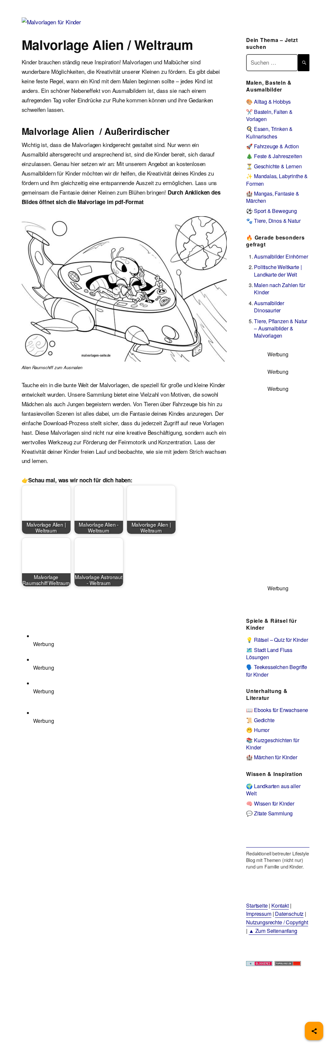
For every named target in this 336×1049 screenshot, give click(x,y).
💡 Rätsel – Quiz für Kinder (277, 639)
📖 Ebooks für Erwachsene (277, 710)
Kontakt (280, 905)
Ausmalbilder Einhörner (281, 256)
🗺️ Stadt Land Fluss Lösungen (269, 653)
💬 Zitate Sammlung (269, 813)
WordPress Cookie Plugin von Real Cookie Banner (60, 1044)
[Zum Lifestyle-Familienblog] (277, 837)
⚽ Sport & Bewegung (271, 211)
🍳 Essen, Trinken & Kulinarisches (269, 132)
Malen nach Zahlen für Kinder (279, 288)
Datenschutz (289, 913)
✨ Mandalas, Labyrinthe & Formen (277, 179)
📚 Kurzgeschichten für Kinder (272, 743)
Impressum (258, 913)
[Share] (314, 1031)
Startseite (256, 905)
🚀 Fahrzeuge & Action (272, 146)
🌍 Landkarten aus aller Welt (273, 789)
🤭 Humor (257, 730)
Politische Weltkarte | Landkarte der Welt (278, 270)
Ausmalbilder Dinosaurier (269, 306)
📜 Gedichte (260, 720)
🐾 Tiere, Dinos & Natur (273, 220)
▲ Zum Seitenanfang (273, 930)
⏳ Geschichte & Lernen (274, 166)
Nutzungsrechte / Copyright (277, 922)
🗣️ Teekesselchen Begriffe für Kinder (276, 670)
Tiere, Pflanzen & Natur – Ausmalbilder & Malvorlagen (280, 328)
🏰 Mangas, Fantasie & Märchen (272, 197)
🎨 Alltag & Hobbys (268, 101)
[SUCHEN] (303, 62)
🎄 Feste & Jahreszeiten (274, 156)
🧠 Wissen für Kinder (270, 803)
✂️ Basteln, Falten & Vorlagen (269, 115)
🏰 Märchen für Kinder (271, 757)
